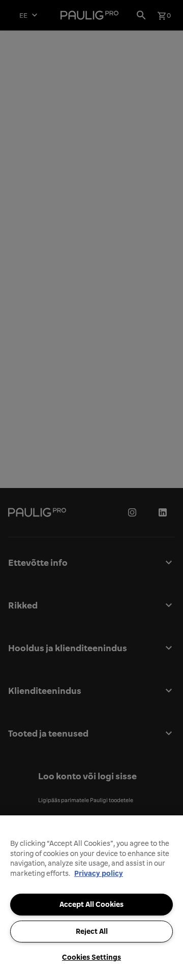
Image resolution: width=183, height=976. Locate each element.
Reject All (92, 931)
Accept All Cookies (91, 904)
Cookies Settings (91, 957)
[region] (91, 895)
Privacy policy (98, 873)
